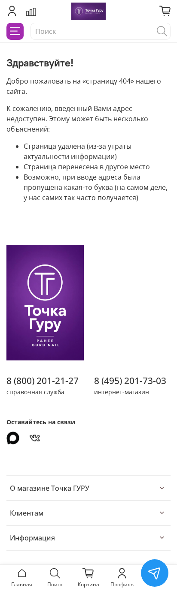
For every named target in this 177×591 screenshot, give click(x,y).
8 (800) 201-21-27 (42, 381)
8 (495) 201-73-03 (130, 381)
